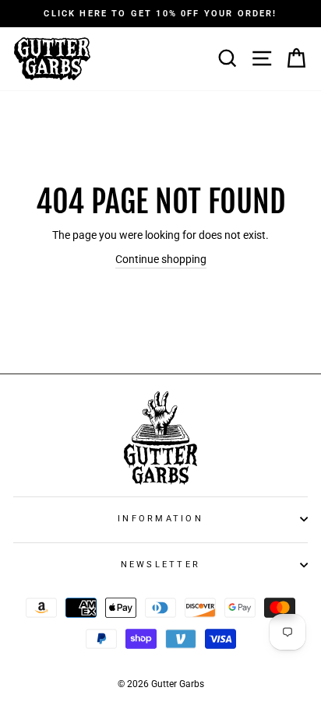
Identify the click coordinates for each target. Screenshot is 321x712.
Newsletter (161, 564)
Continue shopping (160, 259)
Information (160, 519)
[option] (160, 13)
